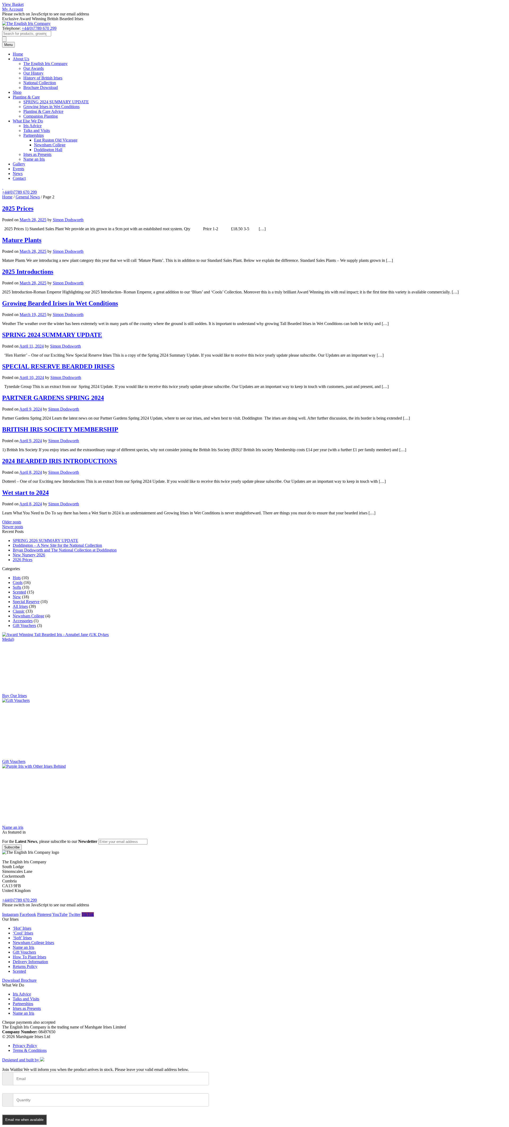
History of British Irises (42, 78)
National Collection (39, 82)
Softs (17, 587)
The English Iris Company (45, 63)
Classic (19, 611)
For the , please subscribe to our (49, 841)
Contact (19, 178)
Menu (8, 45)
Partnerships (33, 135)
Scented (19, 592)
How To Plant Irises (29, 957)
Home (18, 54)
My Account (12, 9)
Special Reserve (26, 601)
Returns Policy (25, 966)
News (18, 173)
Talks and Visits (36, 130)
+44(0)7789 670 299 (39, 28)
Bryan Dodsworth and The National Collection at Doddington (65, 550)
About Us (21, 59)
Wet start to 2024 (25, 492)
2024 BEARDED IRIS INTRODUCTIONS (59, 461)
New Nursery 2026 (29, 555)
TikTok (88, 914)
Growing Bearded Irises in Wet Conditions (60, 303)
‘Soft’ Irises (22, 938)
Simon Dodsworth (68, 219)
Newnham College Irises (33, 942)
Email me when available (24, 1120)
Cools (18, 582)
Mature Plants (21, 240)
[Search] (4, 39)
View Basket (13, 4)
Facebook (28, 914)
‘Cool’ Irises (23, 933)
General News (28, 197)
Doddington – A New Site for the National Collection (57, 545)
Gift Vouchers (24, 625)
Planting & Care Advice (43, 111)
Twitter (75, 914)
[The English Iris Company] (26, 23)
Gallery (19, 164)
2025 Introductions (27, 271)
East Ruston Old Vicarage (55, 140)
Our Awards (33, 68)
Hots (17, 577)
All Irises (20, 606)
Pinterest (44, 914)
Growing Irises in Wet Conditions (51, 106)
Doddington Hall (48, 149)
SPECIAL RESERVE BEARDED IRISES (58, 366)
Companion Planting (40, 116)
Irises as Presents (37, 154)
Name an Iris (34, 159)
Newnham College (49, 145)
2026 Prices (22, 559)
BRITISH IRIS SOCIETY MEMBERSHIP (60, 429)
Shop (17, 92)
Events (18, 169)
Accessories (23, 620)
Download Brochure (19, 980)
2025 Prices (17, 208)
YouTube (60, 914)
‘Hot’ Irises (22, 928)
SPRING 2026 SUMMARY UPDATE (45, 540)
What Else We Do (28, 121)
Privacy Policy (25, 1045)
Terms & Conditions (30, 1050)
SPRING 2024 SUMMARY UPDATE (56, 102)
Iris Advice (32, 125)
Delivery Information (30, 961)
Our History (33, 73)
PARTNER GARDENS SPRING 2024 (53, 397)
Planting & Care (26, 97)
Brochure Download (40, 87)
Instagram (10, 914)
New (17, 597)
